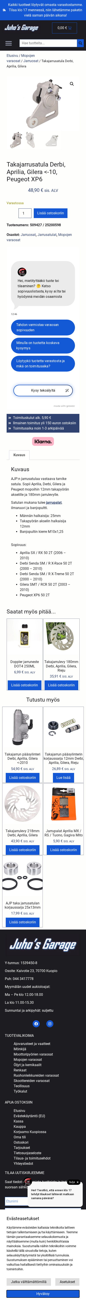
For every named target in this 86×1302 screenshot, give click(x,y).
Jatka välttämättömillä (29, 1282)
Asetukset (67, 1282)
